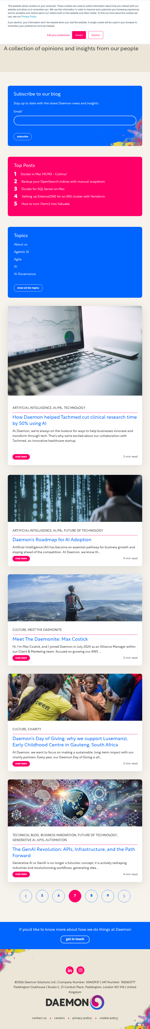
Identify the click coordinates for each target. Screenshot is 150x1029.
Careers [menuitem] (59, 1018)
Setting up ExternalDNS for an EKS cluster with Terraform (63, 196)
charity (34, 729)
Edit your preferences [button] (58, 35)
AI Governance (25, 274)
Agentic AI (21, 252)
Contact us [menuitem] (39, 1018)
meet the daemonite (45, 630)
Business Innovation (58, 835)
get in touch (75, 939)
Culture (19, 630)
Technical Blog (25, 835)
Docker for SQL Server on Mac (43, 189)
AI (15, 266)
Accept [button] (79, 35)
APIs (40, 840)
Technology (74, 408)
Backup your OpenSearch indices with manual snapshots (63, 181)
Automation (56, 840)
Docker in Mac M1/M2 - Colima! (44, 174)
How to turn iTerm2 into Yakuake (45, 204)
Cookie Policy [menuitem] (109, 1018)
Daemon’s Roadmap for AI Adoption (51, 540)
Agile (17, 259)
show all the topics (28, 288)
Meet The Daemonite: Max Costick (50, 639)
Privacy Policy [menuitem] (82, 1018)
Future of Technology (83, 530)
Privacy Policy (28, 16)
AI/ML (57, 408)
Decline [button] (96, 35)
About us (20, 244)
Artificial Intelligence (32, 408)
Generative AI (23, 840)
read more (21, 457)
